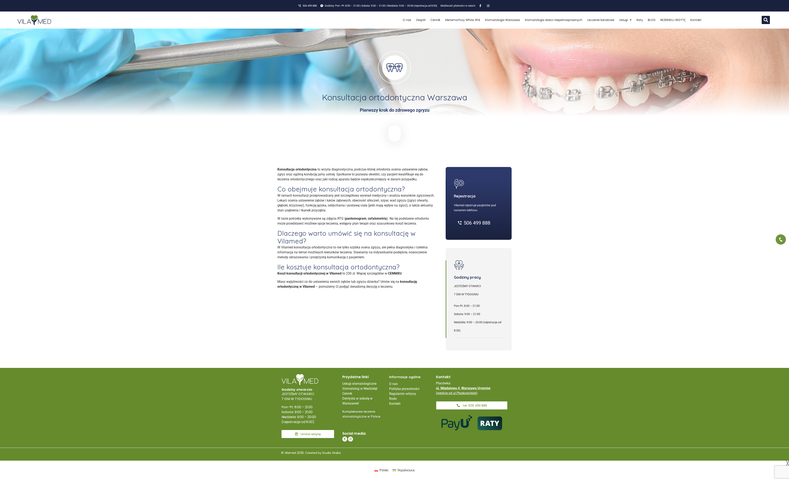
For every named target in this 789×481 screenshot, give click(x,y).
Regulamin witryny (402, 394)
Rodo (393, 399)
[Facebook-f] (344, 439)
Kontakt (695, 20)
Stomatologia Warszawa (502, 20)
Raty (640, 20)
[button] (766, 20)
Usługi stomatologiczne (359, 384)
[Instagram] (350, 439)
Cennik (435, 20)
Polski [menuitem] (384, 470)
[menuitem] (381, 470)
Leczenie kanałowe (600, 20)
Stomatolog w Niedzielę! (359, 389)
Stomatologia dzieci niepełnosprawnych (553, 20)
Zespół (421, 20)
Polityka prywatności (404, 389)
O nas (407, 20)
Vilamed (309, 287)
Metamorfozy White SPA (462, 20)
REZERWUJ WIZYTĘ (672, 20)
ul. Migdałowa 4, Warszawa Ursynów (463, 388)
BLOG (651, 20)
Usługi (623, 20)
